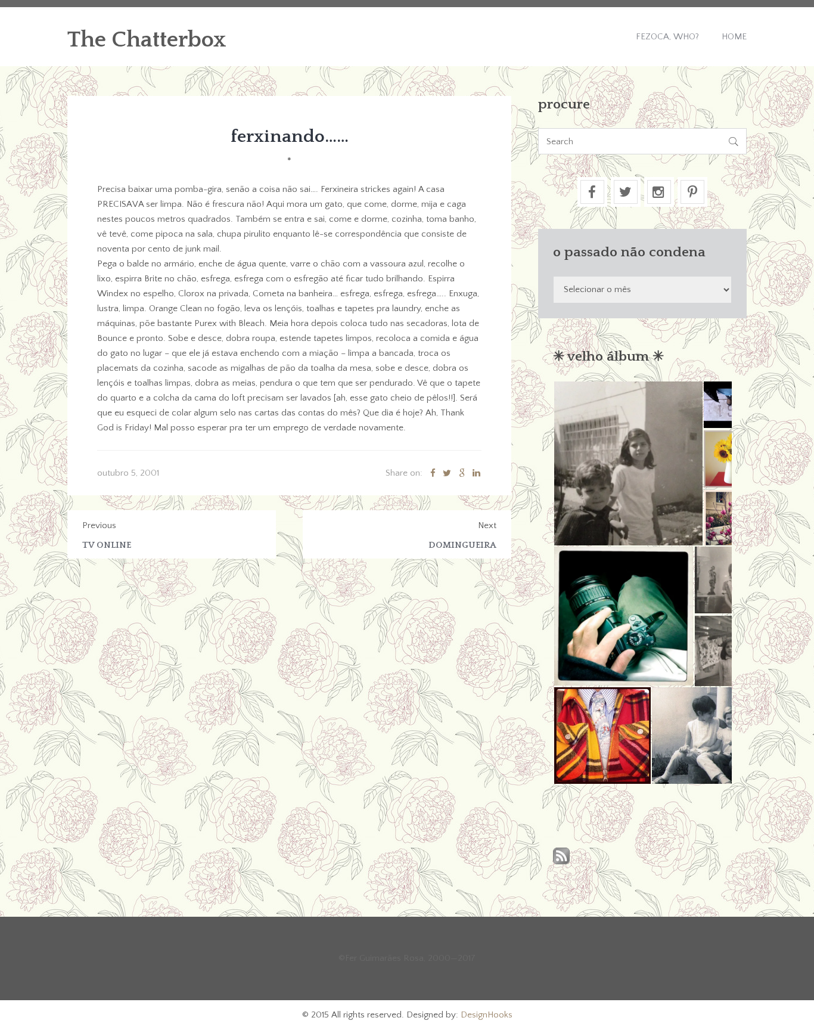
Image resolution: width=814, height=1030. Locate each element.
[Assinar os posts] (561, 857)
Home (734, 37)
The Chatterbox (146, 39)
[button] (628, 463)
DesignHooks (486, 1015)
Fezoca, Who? (667, 37)
